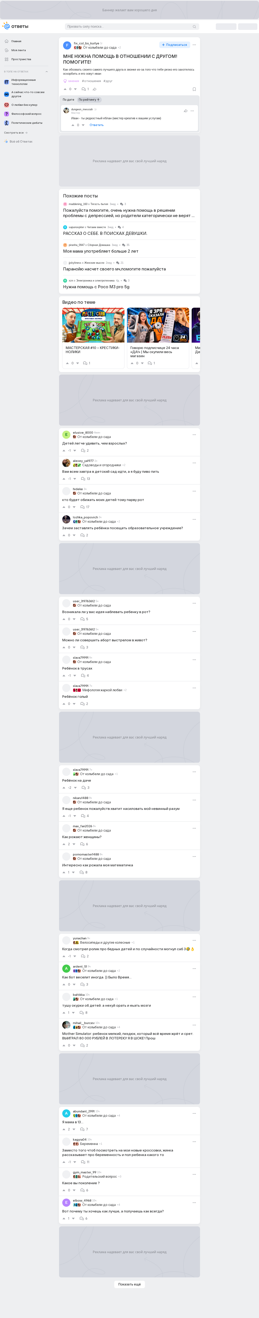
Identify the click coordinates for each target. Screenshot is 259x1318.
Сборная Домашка (99, 244)
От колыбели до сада (99, 48)
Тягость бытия (99, 204)
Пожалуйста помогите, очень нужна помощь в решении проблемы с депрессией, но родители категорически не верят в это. (128, 215)
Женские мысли (94, 262)
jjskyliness (75, 262)
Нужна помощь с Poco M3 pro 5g (96, 287)
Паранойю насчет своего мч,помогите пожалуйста (114, 269)
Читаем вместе (96, 227)
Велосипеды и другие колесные (105, 942)
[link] (93, 338)
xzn (71, 280)
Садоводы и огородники (101, 465)
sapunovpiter (76, 227)
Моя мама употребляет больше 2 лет (100, 251)
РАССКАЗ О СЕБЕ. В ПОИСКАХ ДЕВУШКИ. (105, 233)
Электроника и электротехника (95, 280)
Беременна (89, 1144)
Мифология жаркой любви (102, 690)
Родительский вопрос (99, 1176)
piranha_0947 (77, 244)
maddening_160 (78, 204)
